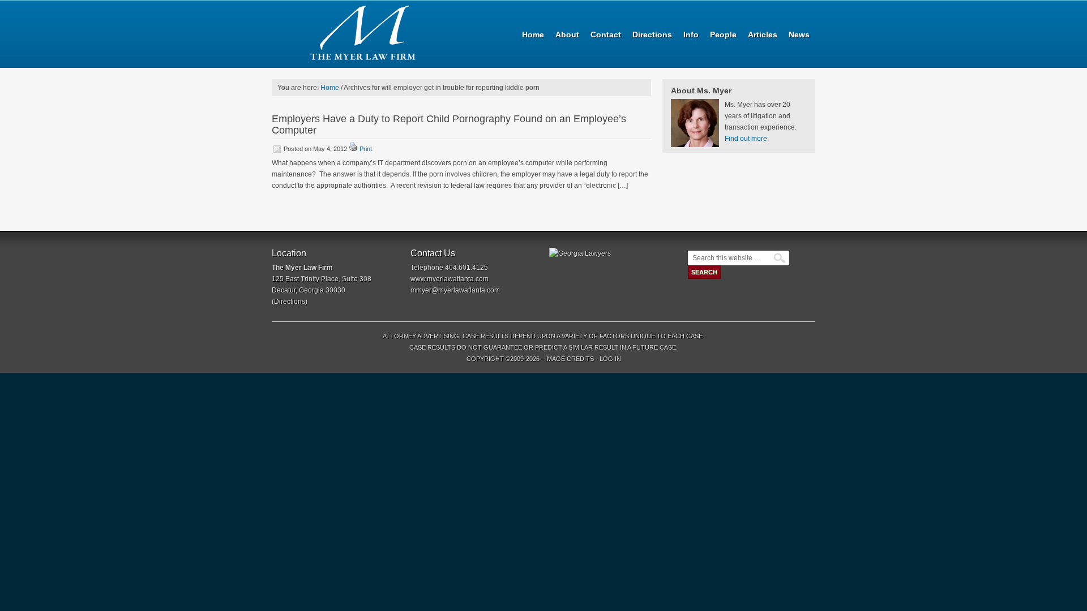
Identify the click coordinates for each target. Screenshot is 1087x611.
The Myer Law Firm (368, 34)
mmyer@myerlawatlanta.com (455, 290)
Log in (610, 358)
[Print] (353, 148)
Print (366, 148)
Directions (289, 302)
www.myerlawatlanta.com (449, 279)
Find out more (746, 139)
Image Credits (569, 358)
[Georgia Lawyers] (580, 253)
